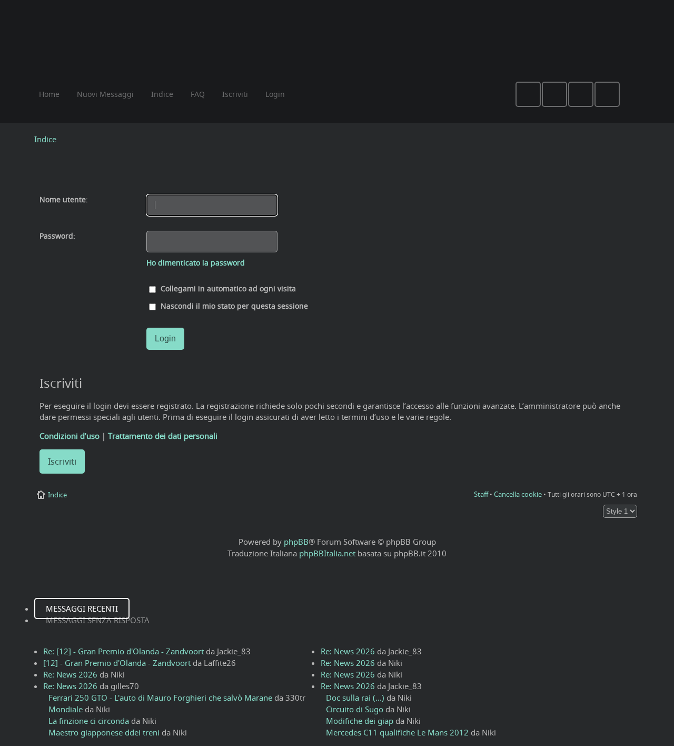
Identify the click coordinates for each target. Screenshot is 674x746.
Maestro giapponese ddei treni (104, 732)
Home (49, 94)
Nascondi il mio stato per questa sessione (233, 306)
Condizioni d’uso (69, 435)
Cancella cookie (518, 494)
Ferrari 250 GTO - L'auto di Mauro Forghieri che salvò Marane (160, 697)
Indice (45, 139)
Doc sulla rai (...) (355, 697)
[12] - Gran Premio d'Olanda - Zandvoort (117, 662)
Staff (481, 494)
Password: (57, 236)
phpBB (296, 541)
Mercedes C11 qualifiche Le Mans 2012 (397, 732)
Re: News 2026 (70, 674)
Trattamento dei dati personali (162, 435)
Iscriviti (62, 461)
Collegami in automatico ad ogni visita (227, 288)
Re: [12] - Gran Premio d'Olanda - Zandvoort (123, 651)
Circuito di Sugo (354, 709)
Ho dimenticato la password (195, 263)
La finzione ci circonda (88, 720)
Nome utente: (63, 199)
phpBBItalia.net (327, 553)
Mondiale (65, 709)
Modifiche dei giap (359, 720)
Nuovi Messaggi (105, 94)
